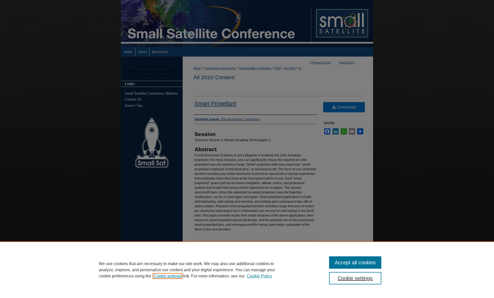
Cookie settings (167, 276)
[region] (247, 269)
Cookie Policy (259, 276)
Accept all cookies (355, 262)
